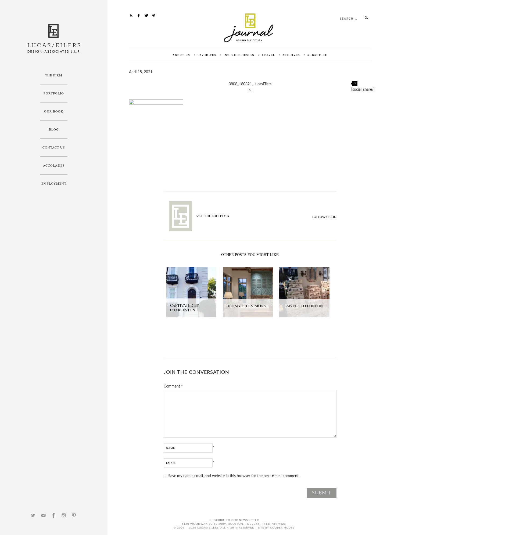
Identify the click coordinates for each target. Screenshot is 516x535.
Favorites (207, 55)
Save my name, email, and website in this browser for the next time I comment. (233, 476)
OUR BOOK (53, 111)
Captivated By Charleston (184, 307)
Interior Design (239, 55)
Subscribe (317, 55)
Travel (268, 55)
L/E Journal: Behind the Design (250, 27)
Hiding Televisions (246, 305)
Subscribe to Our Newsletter (234, 520)
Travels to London (303, 305)
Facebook (53, 515)
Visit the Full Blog (212, 216)
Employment (53, 183)
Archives (291, 55)
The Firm (53, 75)
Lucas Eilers (53, 38)
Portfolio (54, 93)
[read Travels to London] (304, 270)
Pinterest (74, 515)
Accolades (54, 165)
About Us (181, 55)
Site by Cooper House (276, 527)
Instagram (63, 515)
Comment (173, 386)
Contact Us (53, 147)
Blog (54, 129)
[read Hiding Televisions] (248, 270)
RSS (131, 15)
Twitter (33, 515)
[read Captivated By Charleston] (191, 270)
